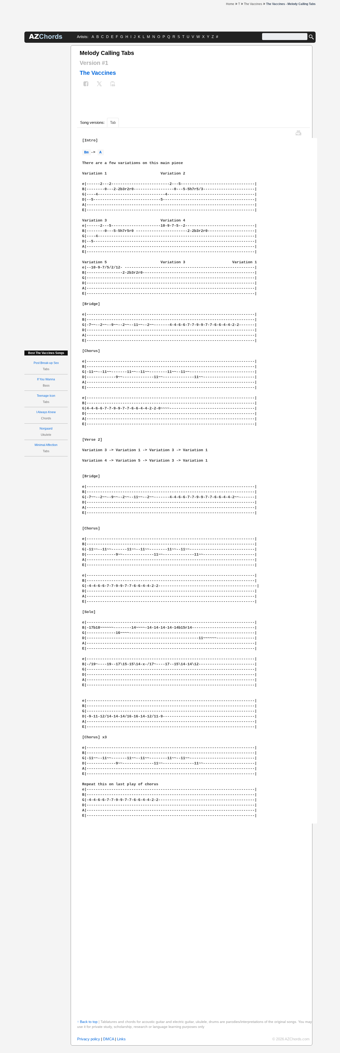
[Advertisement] (46, 119)
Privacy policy (88, 1039)
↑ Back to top (87, 1022)
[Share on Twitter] (99, 84)
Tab (113, 122)
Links (121, 1039)
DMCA (108, 1039)
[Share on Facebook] (86, 84)
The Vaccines (98, 73)
